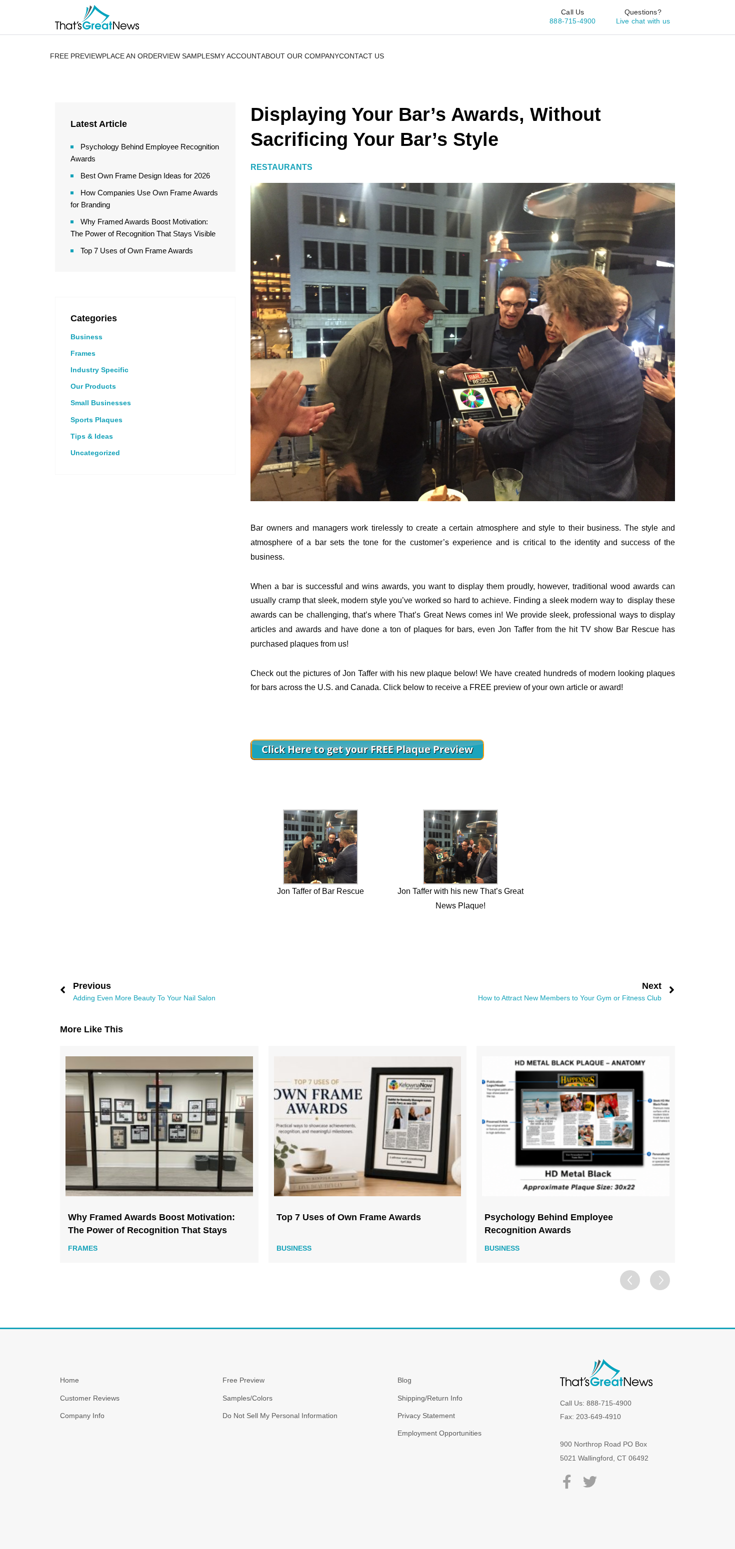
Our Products (93, 386)
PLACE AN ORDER (132, 56)
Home (69, 1380)
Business (86, 337)
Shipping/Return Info (430, 1398)
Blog (405, 1380)
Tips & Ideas (91, 436)
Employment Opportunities (440, 1433)
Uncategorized (95, 453)
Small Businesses (100, 403)
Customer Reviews (90, 1398)
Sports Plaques (96, 420)
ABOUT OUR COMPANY (300, 56)
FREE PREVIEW (76, 56)
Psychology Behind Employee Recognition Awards (340, 1223)
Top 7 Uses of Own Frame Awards (136, 250)
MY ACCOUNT (237, 56)
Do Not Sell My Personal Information (280, 1416)
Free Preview (243, 1380)
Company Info (82, 1416)
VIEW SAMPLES (188, 56)
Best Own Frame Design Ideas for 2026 (145, 175)
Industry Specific (99, 370)
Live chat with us (643, 21)
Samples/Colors (247, 1398)
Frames (83, 353)
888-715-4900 (573, 21)
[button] (660, 1280)
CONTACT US (361, 56)
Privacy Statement (426, 1416)
